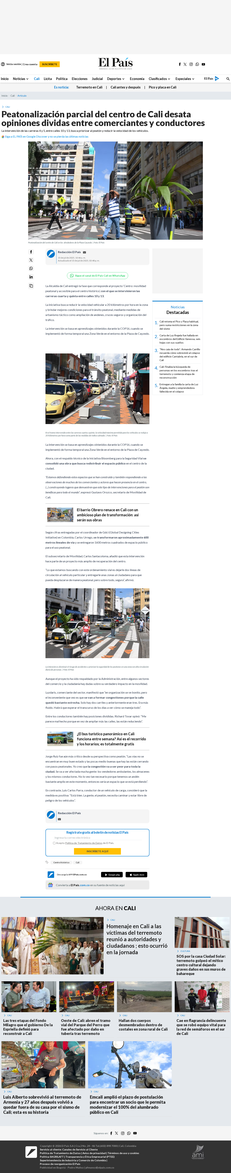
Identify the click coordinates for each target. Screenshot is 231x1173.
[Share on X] (31, 260)
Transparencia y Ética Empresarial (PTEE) (90, 1156)
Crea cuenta (30, 64)
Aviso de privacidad (94, 1153)
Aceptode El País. (85, 843)
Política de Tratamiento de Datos (83, 842)
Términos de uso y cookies (123, 1153)
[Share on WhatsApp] (31, 268)
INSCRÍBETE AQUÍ (97, 851)
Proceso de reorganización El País (60, 1163)
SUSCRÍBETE (49, 64)
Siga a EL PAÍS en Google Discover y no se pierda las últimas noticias (46, 136)
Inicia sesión (11, 64)
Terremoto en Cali (89, 87)
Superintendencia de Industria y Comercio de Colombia (73, 1160)
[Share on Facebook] (31, 252)
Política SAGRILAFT (52, 1156)
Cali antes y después (126, 87)
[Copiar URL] (31, 286)
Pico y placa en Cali (162, 87)
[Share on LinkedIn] (31, 277)
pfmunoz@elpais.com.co (100, 1167)
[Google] (112, 874)
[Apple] (136, 874)
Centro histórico (61, 862)
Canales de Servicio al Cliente (80, 1149)
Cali (77, 862)
